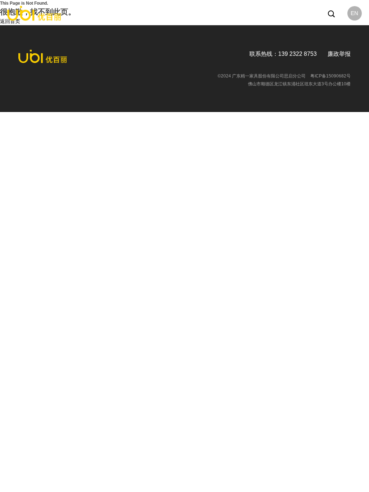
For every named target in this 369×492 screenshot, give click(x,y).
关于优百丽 (137, 13)
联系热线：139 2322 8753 (283, 54)
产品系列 (161, 13)
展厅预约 (224, 13)
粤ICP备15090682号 (330, 76)
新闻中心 (182, 13)
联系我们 (245, 13)
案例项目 (203, 13)
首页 (119, 13)
